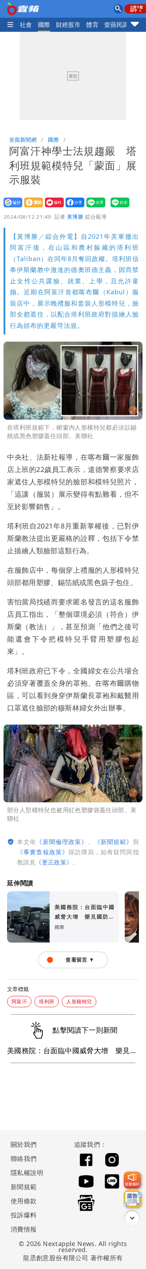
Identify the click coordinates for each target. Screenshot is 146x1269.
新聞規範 (24, 1186)
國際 (44, 24)
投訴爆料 (24, 1215)
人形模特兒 (79, 1001)
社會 (26, 24)
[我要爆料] (132, 1179)
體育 (92, 24)
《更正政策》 (53, 862)
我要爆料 (52, 207)
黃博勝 (75, 216)
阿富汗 (19, 1001)
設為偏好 (11, 207)
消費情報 (24, 1229)
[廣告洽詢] (132, 1198)
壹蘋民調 (116, 24)
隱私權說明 (24, 1172)
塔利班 (46, 1001)
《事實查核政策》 (42, 852)
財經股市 (68, 24)
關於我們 (24, 1144)
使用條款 (24, 1201)
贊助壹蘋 (31, 207)
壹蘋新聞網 (22, 139)
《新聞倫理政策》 (62, 842)
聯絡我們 (24, 1158)
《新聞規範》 (113, 842)
